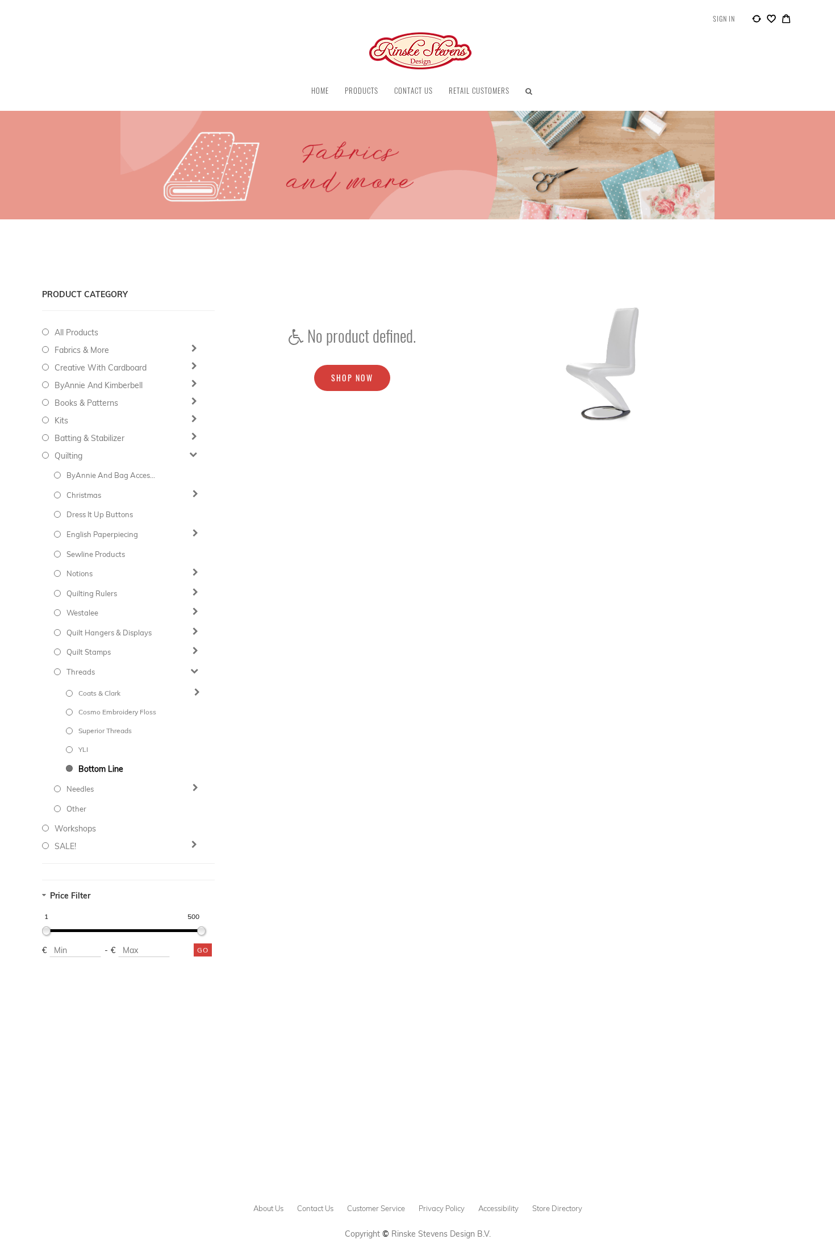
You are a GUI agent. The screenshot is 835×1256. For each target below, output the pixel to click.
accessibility (498, 1208)
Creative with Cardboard (101, 368)
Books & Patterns (86, 403)
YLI (83, 749)
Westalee (82, 612)
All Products (76, 332)
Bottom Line (100, 769)
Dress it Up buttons (99, 514)
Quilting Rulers (91, 593)
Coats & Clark (99, 693)
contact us (315, 1208)
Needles (80, 788)
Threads (80, 671)
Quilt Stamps (88, 651)
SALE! (65, 846)
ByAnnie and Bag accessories (111, 475)
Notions (79, 573)
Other (76, 808)
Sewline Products (95, 554)
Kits (61, 420)
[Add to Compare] (756, 20)
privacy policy (442, 1208)
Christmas (83, 495)
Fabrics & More (82, 350)
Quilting (68, 456)
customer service (376, 1208)
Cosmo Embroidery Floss (117, 712)
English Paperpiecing (102, 534)
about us (268, 1208)
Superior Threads (105, 730)
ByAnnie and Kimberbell (99, 385)
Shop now (352, 378)
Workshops (75, 829)
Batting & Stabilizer (89, 438)
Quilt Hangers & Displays (109, 632)
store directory (557, 1208)
